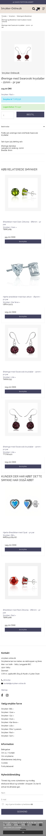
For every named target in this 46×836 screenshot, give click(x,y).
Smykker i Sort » (7, 736)
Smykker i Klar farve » (9, 722)
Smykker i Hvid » (7, 719)
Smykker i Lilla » (7, 726)
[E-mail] (22, 799)
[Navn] (22, 793)
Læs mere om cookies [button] (12, 827)
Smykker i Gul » (7, 716)
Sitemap (4, 690)
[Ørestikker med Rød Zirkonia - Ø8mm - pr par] (23, 585)
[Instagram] (7, 695)
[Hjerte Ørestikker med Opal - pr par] (23, 507)
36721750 (7, 680)
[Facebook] (2, 695)
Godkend (22, 811)
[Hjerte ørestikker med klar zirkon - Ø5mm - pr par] (23, 272)
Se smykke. (23, 241)
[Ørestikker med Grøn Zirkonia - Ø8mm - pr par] (23, 197)
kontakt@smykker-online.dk (15, 683)
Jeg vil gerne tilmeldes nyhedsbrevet (21, 803)
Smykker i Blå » (7, 709)
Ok (23, 832)
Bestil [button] (30, 114)
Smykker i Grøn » (8, 712)
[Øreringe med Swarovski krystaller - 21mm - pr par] (23, 347)
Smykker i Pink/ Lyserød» (11, 729)
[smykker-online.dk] (11, 8)
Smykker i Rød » (7, 733)
